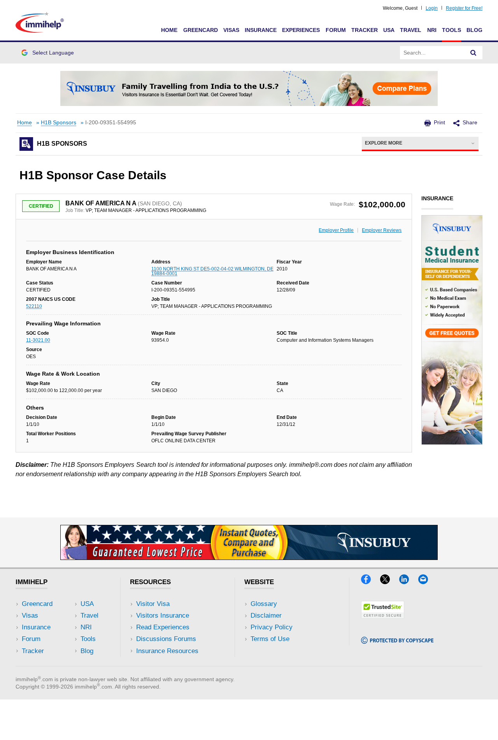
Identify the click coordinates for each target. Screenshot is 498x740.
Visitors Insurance (162, 615)
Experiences (301, 30)
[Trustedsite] (382, 616)
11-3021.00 (38, 340)
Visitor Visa (153, 604)
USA (389, 30)
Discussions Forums (166, 639)
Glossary (264, 604)
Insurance (261, 30)
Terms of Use (270, 639)
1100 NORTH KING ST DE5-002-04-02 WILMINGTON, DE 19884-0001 (212, 271)
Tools (451, 30)
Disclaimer (266, 615)
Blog (474, 30)
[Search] (473, 52)
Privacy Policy (272, 627)
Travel (410, 30)
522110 (34, 306)
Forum (336, 30)
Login (432, 8)
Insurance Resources (167, 651)
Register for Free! (464, 8)
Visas (231, 30)
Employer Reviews (382, 230)
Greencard (200, 30)
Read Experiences (162, 627)
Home (169, 30)
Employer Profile (336, 230)
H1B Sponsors (58, 122)
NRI (432, 30)
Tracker (364, 30)
